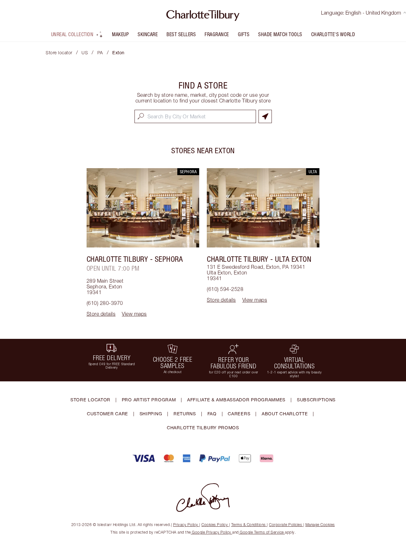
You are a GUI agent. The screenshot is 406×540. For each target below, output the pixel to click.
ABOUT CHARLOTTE (285, 413)
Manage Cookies (320, 524)
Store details (101, 314)
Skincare (148, 34)
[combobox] (195, 116)
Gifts (244, 34)
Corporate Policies (285, 524)
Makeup (120, 34)
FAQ (212, 413)
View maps (134, 314)
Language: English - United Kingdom (361, 12)
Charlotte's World (333, 34)
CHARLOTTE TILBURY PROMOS (203, 427)
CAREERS (239, 413)
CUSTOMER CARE (107, 413)
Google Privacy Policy (211, 532)
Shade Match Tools (280, 34)
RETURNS (185, 413)
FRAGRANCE (217, 34)
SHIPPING (151, 413)
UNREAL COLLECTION (72, 34)
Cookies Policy (214, 524)
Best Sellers (181, 34)
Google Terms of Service (262, 532)
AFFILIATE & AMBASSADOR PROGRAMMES (236, 399)
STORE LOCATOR (90, 399)
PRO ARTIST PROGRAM (149, 399)
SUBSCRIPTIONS (316, 399)
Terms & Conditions (248, 524)
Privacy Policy (185, 524)
